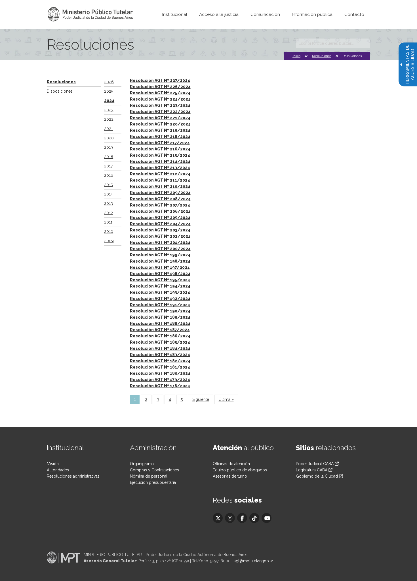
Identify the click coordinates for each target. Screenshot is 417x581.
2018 (108, 156)
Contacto (354, 14)
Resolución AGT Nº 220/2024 (160, 124)
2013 (108, 203)
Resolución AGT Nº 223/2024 (160, 105)
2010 (108, 231)
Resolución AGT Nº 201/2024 (160, 242)
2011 (108, 222)
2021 (108, 128)
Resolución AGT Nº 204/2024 (160, 224)
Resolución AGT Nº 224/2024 (160, 99)
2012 (108, 212)
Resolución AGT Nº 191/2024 (160, 305)
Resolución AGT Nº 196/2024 (160, 273)
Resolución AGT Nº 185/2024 (160, 342)
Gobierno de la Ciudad (317, 476)
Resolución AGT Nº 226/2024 (160, 86)
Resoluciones (321, 56)
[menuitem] (174, 14)
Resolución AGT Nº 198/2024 (160, 261)
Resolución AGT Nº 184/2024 (160, 348)
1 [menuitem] (135, 399)
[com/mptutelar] (218, 518)
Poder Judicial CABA (315, 463)
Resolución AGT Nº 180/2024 (160, 373)
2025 (108, 91)
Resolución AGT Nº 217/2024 (160, 143)
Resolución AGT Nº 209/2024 (160, 192)
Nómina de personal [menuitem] (148, 476)
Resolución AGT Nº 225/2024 (160, 93)
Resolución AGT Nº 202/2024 (160, 236)
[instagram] (230, 518)
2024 (109, 100)
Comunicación (265, 14)
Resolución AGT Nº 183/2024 (160, 354)
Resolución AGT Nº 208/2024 (160, 199)
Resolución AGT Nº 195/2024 (160, 280)
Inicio (296, 56)
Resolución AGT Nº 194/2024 (160, 286)
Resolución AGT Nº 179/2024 (160, 379)
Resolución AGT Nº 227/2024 (160, 80)
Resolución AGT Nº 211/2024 (160, 180)
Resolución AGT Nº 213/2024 (160, 167)
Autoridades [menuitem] (58, 470)
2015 (108, 184)
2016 (108, 175)
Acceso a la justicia (219, 14)
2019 (108, 147)
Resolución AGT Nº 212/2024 (160, 174)
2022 (108, 119)
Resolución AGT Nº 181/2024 (160, 367)
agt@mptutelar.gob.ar (253, 561)
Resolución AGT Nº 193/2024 (160, 292)
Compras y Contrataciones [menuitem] (154, 470)
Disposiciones (60, 91)
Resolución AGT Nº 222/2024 (160, 111)
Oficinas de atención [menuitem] (231, 463)
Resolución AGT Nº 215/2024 (160, 155)
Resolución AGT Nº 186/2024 (160, 336)
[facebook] (242, 518)
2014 (108, 194)
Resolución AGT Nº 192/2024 (160, 298)
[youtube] (266, 518)
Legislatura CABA (311, 470)
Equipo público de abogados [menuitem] (240, 470)
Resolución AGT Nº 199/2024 (160, 255)
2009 (109, 241)
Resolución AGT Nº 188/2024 (160, 323)
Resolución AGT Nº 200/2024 (160, 248)
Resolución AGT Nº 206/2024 (160, 211)
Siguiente (200, 399)
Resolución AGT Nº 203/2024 (160, 230)
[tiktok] (254, 518)
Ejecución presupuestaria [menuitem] (153, 482)
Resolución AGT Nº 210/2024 (160, 186)
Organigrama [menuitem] (142, 463)
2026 (109, 82)
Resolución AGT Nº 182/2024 (160, 361)
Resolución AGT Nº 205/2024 (160, 217)
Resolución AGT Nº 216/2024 (160, 149)
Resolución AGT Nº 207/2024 (160, 205)
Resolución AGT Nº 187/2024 (160, 329)
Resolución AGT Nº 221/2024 (160, 118)
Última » (226, 399)
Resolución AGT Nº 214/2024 (160, 161)
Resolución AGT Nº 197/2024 (160, 267)
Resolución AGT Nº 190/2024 (160, 311)
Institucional (174, 14)
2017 (108, 166)
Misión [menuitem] (53, 463)
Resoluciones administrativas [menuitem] (73, 476)
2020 (109, 138)
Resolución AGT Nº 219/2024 (160, 130)
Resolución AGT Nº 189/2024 (160, 317)
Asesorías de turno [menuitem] (230, 476)
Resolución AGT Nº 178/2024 (160, 386)
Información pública (312, 14)
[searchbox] (333, 43)
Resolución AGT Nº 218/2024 (160, 136)
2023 (108, 110)
